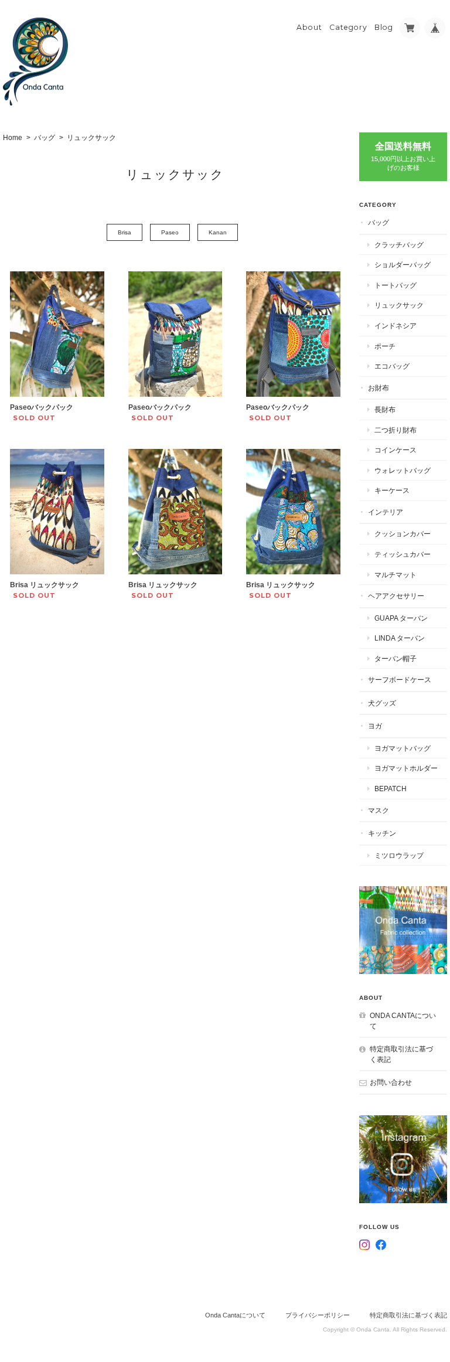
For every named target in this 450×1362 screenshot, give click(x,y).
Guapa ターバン (401, 618)
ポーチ (385, 346)
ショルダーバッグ (402, 264)
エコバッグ (392, 366)
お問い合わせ (391, 1082)
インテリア (385, 512)
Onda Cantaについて (403, 1021)
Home (12, 138)
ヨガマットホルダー (406, 768)
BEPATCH (390, 788)
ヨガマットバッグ (402, 748)
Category (348, 27)
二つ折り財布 (395, 430)
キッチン (382, 833)
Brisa (124, 232)
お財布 (378, 387)
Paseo (170, 232)
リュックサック (399, 305)
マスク (378, 810)
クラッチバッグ (399, 244)
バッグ (44, 138)
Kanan (218, 232)
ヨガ (375, 726)
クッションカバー (402, 533)
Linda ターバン (399, 638)
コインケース (395, 450)
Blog (383, 27)
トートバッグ (395, 285)
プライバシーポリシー (317, 1315)
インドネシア (395, 325)
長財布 (385, 409)
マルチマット (395, 574)
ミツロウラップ (399, 855)
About (309, 27)
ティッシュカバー (402, 554)
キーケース (392, 490)
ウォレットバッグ (402, 470)
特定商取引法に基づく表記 (401, 1054)
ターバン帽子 (395, 658)
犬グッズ (382, 703)
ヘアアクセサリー (396, 596)
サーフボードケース (399, 679)
